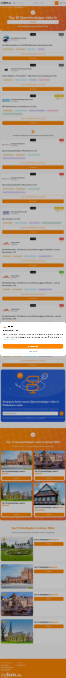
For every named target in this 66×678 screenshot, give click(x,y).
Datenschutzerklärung (11, 339)
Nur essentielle (33, 351)
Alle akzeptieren (33, 346)
